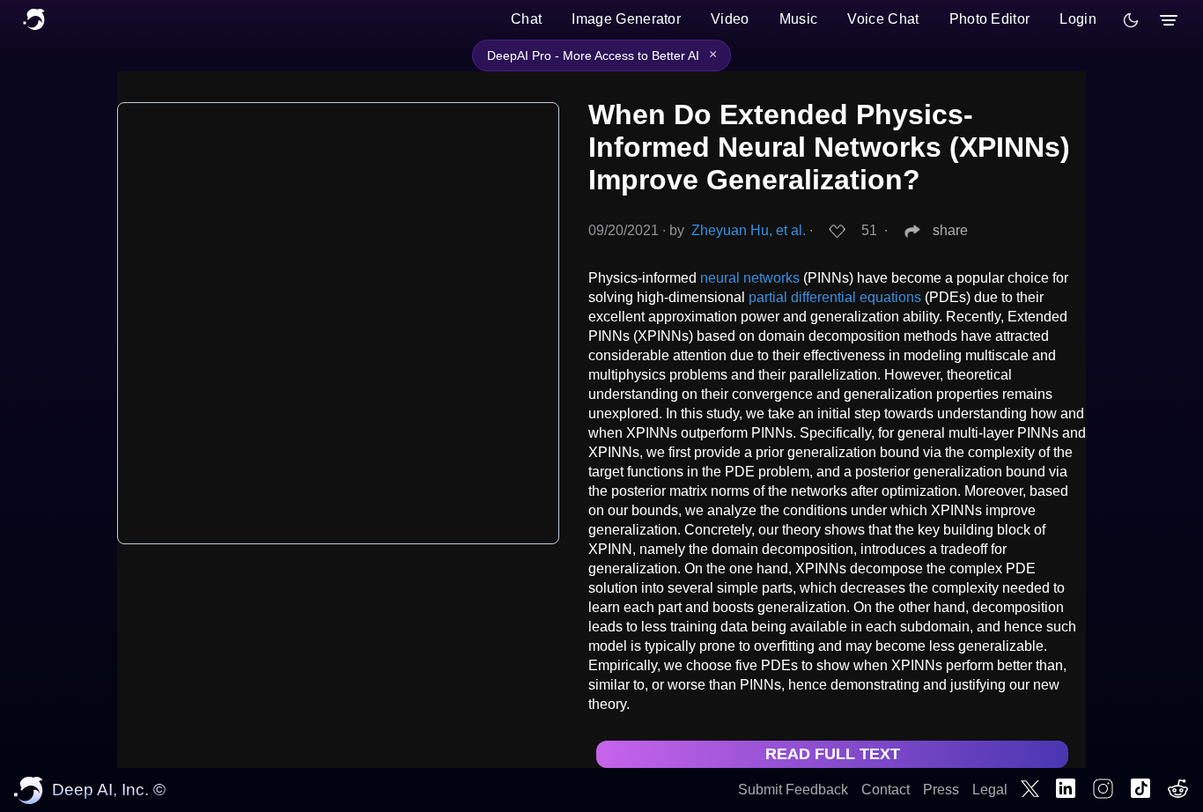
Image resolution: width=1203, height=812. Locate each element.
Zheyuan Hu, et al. (748, 230)
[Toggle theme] (1131, 20)
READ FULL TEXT (832, 754)
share (950, 230)
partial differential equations (835, 297)
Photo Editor (989, 18)
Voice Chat (883, 18)
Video (730, 18)
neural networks (750, 277)
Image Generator (626, 18)
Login (1077, 18)
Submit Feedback (793, 789)
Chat (526, 18)
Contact (885, 789)
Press (941, 789)
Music (798, 18)
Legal (989, 789)
